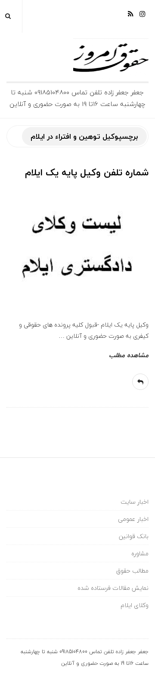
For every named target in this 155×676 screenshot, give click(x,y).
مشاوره (140, 553)
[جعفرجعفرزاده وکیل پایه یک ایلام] (77, 59)
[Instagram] (143, 17)
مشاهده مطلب (129, 355)
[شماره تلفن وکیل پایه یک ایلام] (77, 247)
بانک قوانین (134, 536)
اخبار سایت (135, 501)
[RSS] (130, 17)
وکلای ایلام (135, 605)
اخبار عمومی (133, 519)
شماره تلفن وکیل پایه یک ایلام (87, 172)
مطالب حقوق (132, 570)
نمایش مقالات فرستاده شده (113, 588)
